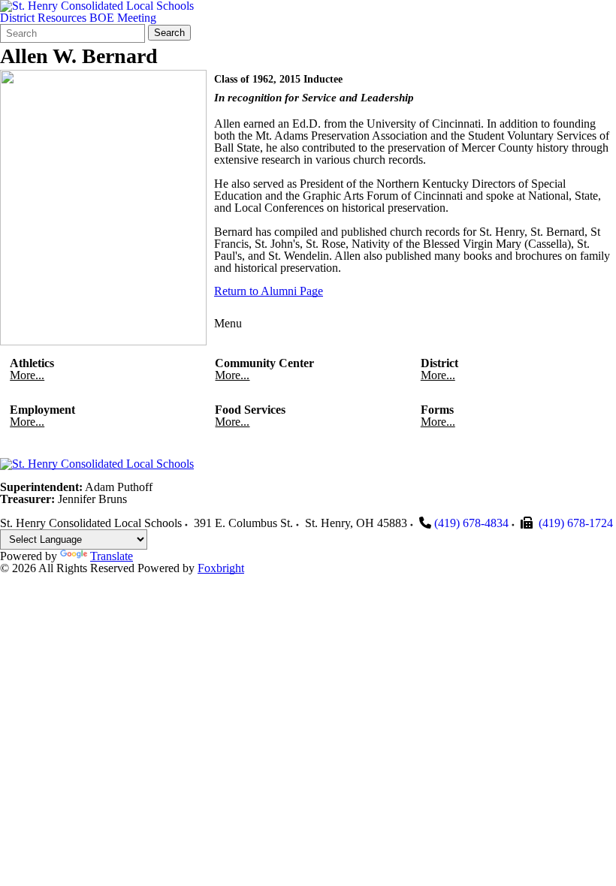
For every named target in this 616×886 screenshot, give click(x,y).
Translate (111, 556)
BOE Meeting (122, 17)
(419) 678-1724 (576, 523)
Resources (62, 17)
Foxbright (221, 568)
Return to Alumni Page (268, 291)
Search (169, 32)
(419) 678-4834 (471, 523)
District (17, 17)
